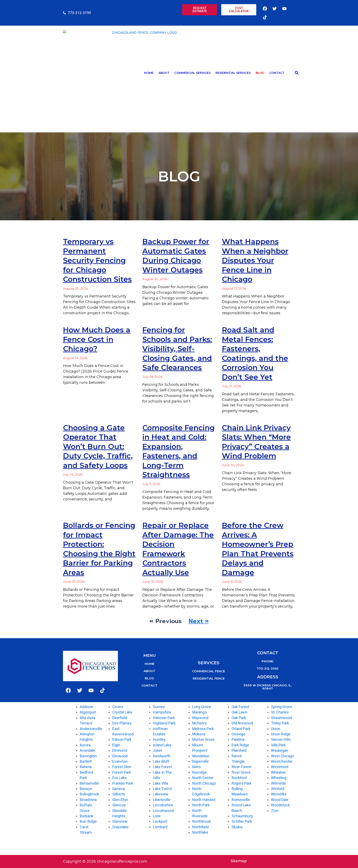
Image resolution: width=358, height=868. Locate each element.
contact (149, 685)
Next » (199, 621)
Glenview (119, 821)
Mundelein (200, 756)
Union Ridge (280, 734)
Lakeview (160, 794)
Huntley (159, 739)
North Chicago (204, 783)
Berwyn (86, 788)
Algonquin (88, 712)
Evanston (120, 761)
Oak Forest (240, 707)
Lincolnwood (163, 810)
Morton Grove (203, 739)
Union (275, 729)
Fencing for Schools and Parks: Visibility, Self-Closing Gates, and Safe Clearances (177, 348)
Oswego (238, 734)
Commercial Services (192, 73)
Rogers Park (242, 783)
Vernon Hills (281, 739)
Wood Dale (279, 799)
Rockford (239, 778)
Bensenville (89, 783)
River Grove (241, 772)
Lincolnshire (163, 805)
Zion (274, 810)
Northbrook (201, 821)
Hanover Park (164, 718)
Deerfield (119, 718)
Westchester (282, 761)
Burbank (86, 816)
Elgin (116, 745)
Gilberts (118, 794)
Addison (86, 707)
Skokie (237, 827)
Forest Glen (121, 767)
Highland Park (164, 723)
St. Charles (280, 712)
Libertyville (162, 799)
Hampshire (162, 712)
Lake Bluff (161, 761)
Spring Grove (281, 707)
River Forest (241, 767)
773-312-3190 (267, 668)
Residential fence (209, 678)
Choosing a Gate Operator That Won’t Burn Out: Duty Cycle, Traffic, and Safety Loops (98, 446)
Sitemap (239, 861)
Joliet (157, 750)
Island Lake (162, 745)
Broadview (88, 799)
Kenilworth (162, 756)
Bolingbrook (89, 794)
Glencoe (119, 805)
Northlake (200, 832)
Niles (196, 767)
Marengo (199, 712)
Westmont (279, 767)
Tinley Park (280, 723)
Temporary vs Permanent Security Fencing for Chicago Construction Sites (97, 260)
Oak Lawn (239, 712)
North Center (203, 778)
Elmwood (120, 756)
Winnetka (278, 794)
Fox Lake (119, 778)
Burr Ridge (88, 821)
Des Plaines (122, 723)
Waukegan (279, 750)
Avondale (87, 750)
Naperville (200, 761)
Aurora (85, 745)
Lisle (157, 816)
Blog (260, 73)
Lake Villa (160, 783)
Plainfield (239, 750)
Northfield (200, 827)
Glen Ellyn (120, 799)
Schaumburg (242, 816)
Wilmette (278, 783)
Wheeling (278, 778)
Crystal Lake (122, 712)
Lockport (160, 821)
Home (149, 73)
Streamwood (281, 718)
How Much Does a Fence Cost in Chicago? (96, 339)
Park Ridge (240, 745)
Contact (276, 73)
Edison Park (122, 739)
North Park (201, 805)
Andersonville (91, 729)
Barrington (88, 756)
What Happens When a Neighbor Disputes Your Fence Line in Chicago (255, 260)
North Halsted (203, 799)
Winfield (277, 788)
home (149, 664)
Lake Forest (162, 767)
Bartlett (86, 761)
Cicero (117, 707)
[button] (296, 73)
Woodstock (280, 805)
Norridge (199, 772)
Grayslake (120, 827)
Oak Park (239, 718)
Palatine (238, 739)
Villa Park (278, 745)
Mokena (198, 734)
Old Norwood (242, 723)
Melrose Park (203, 729)
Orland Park (241, 729)
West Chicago (282, 756)
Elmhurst (119, 750)
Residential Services (233, 73)
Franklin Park (122, 783)
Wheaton (278, 772)
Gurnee (159, 707)
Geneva (118, 788)
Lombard (160, 827)
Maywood (200, 718)
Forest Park (121, 772)
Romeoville (241, 799)
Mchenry (199, 723)
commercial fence (208, 671)
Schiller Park (242, 821)
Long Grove (201, 707)
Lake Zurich (162, 788)
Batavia (86, 767)
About (163, 73)
